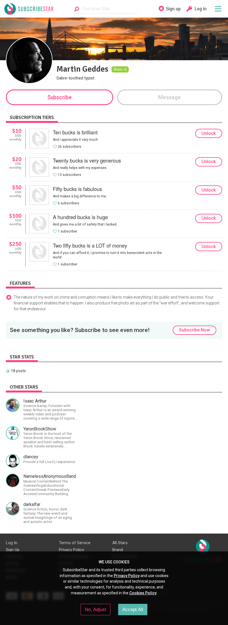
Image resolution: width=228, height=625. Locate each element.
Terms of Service (74, 542)
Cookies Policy (143, 593)
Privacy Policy (71, 549)
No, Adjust (95, 609)
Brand (117, 549)
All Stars (120, 542)
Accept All (132, 609)
